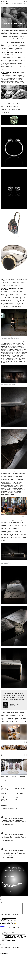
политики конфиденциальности (9, 917)
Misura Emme (4, 800)
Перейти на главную (5, 924)
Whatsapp (17, 800)
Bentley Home (4, 799)
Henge (21, 47)
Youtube (17, 797)
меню (25, 1)
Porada (2, 797)
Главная (2, 3)
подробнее (5, 780)
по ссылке (3, 718)
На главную (25, 924)
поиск (21, 1)
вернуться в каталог (8, 824)
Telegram (17, 799)
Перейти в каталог (16, 924)
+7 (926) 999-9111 (19, 793)
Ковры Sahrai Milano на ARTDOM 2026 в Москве (13, 776)
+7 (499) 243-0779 (5, 793)
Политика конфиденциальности (9, 808)
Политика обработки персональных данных (11, 810)
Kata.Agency (4, 805)
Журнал (6, 3)
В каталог (2, 926)
